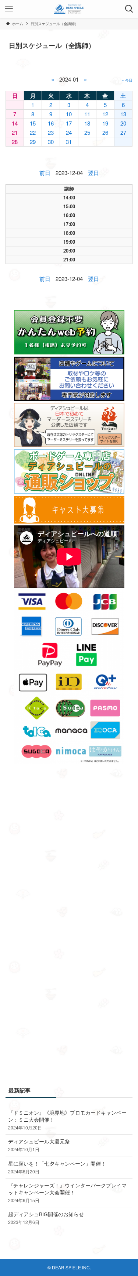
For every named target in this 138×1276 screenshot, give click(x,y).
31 (69, 141)
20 (123, 123)
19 (105, 123)
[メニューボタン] (9, 9)
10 (69, 114)
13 (123, 114)
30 (51, 141)
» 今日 (127, 80)
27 (123, 132)
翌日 (93, 172)
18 (87, 123)
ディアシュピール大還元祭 (39, 1145)
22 (33, 132)
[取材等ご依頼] (69, 398)
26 (105, 132)
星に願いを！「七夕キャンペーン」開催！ (57, 1167)
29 (33, 141)
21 (15, 132)
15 (33, 123)
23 (51, 132)
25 (87, 132)
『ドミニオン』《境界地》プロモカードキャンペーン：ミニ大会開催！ (67, 1120)
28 (15, 141)
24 (69, 132)
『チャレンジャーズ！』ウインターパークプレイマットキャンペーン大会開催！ (67, 1192)
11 (87, 114)
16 (51, 123)
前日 (44, 172)
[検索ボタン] (129, 9)
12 (105, 114)
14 (15, 123)
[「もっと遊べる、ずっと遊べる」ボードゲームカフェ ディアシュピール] (69, 9)
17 (69, 123)
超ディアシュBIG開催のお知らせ (46, 1218)
